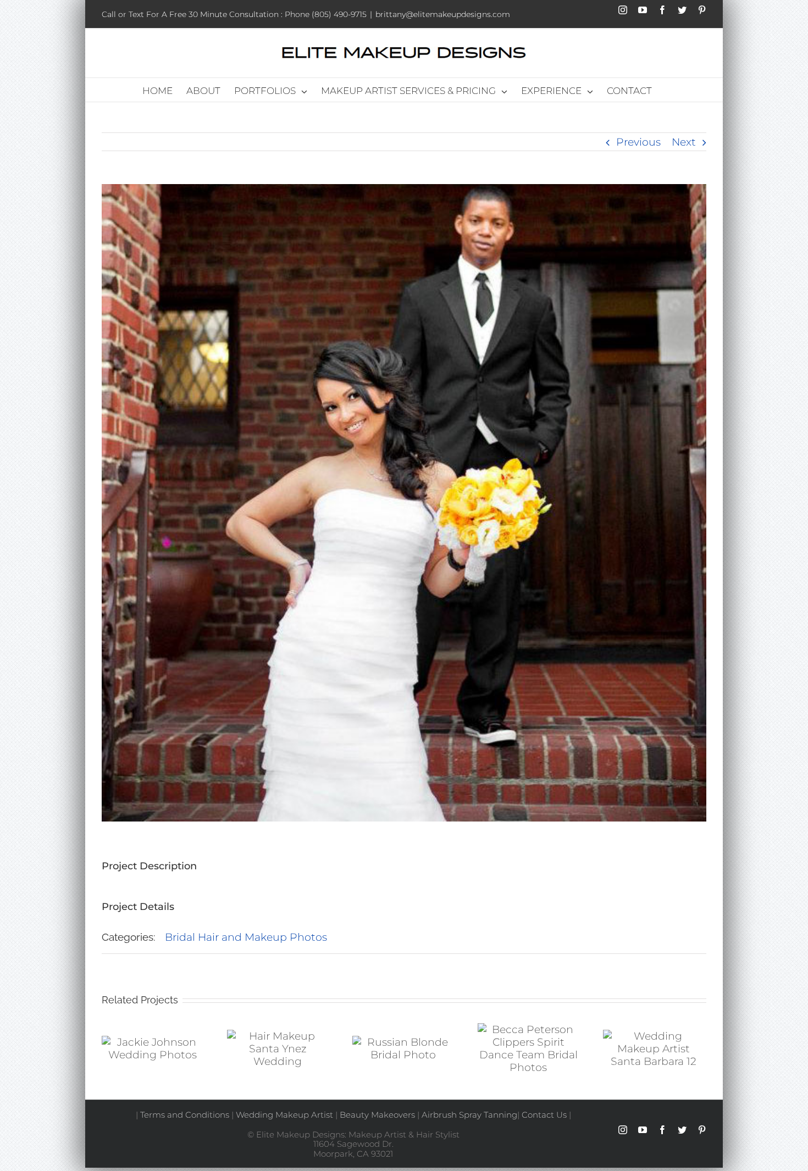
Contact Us (544, 1114)
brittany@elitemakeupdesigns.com (442, 14)
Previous (638, 142)
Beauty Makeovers (377, 1114)
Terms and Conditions (184, 1114)
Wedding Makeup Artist (283, 1114)
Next (684, 142)
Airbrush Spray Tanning (469, 1114)
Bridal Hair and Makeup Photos (246, 937)
